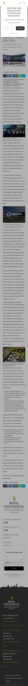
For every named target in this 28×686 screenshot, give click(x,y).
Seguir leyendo (14, 33)
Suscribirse (20, 28)
